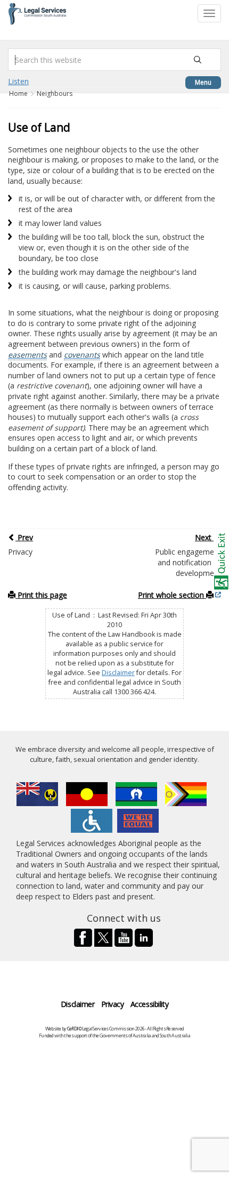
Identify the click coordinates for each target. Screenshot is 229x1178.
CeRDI (72, 1028)
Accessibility (149, 1004)
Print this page (41, 595)
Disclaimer (118, 672)
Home (19, 93)
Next (204, 537)
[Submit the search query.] (197, 59)
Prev (24, 537)
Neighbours (54, 93)
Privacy (112, 1004)
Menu (203, 82)
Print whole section (172, 595)
